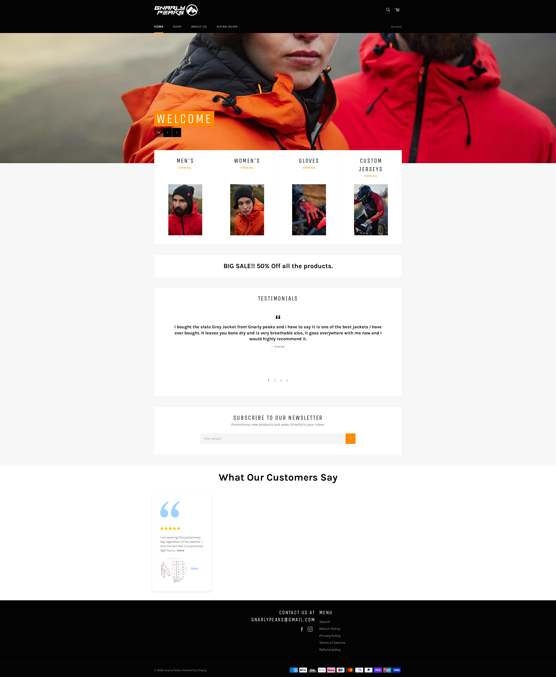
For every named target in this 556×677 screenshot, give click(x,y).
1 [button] (268, 380)
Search (324, 622)
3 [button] (281, 380)
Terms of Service (332, 642)
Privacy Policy (330, 636)
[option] (278, 98)
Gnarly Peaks (172, 670)
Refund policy (330, 649)
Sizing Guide (227, 26)
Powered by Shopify (194, 670)
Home (158, 26)
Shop (177, 26)
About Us (199, 26)
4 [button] (287, 380)
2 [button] (275, 380)
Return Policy (329, 629)
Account (396, 26)
